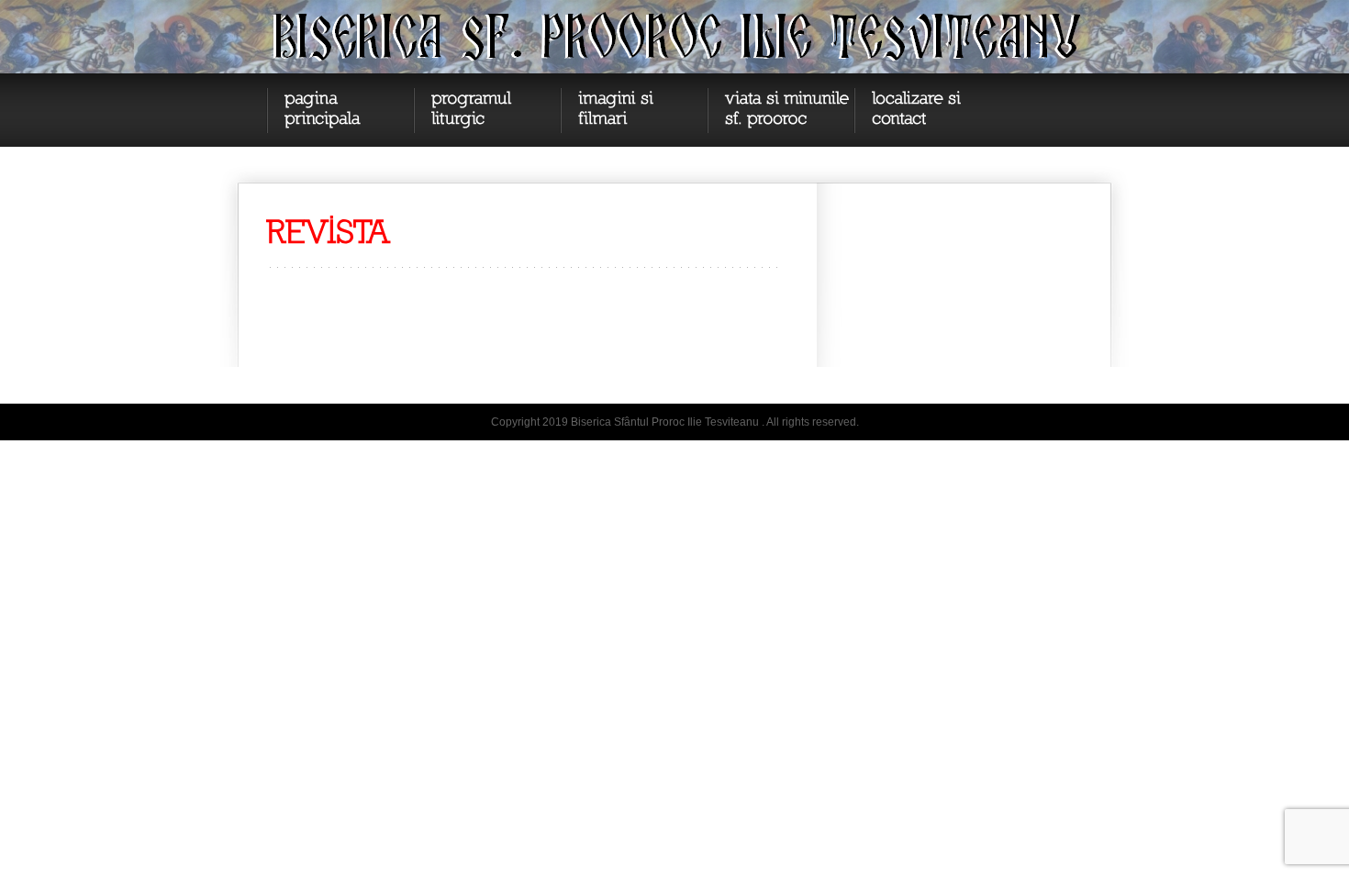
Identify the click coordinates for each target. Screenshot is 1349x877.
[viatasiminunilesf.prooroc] (780, 110)
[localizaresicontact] (926, 110)
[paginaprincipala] (339, 110)
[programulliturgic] (486, 110)
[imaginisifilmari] (633, 110)
